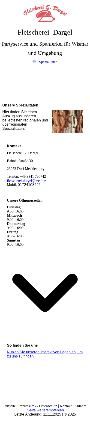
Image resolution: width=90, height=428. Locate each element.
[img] (45, 12)
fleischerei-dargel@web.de (26, 181)
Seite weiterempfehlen (45, 410)
